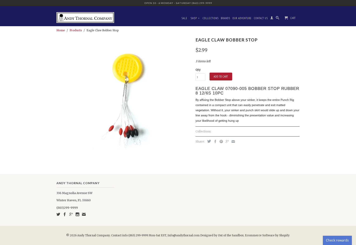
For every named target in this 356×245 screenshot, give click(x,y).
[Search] (277, 18)
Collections (211, 18)
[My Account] (272, 18)
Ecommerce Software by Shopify (267, 235)
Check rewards (337, 240)
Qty (198, 70)
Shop (195, 18)
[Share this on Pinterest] (220, 141)
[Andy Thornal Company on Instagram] (77, 214)
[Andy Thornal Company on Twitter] (58, 214)
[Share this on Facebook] (214, 141)
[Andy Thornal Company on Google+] (71, 214)
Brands (225, 18)
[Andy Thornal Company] (85, 16)
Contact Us (261, 18)
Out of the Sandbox (231, 235)
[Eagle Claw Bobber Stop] (123, 97)
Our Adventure (242, 18)
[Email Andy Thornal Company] (84, 214)
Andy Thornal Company (93, 235)
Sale (184, 18)
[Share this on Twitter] (208, 141)
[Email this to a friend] (232, 141)
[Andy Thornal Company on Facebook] (65, 214)
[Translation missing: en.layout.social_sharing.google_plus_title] (226, 141)
